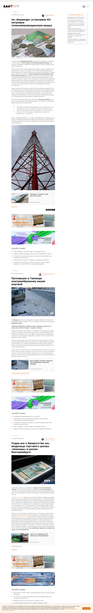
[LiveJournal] (54, 210)
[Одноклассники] (48, 210)
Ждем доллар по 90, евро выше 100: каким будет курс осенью (76, 18)
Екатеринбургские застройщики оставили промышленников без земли (76, 25)
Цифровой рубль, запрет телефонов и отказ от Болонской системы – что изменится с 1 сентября (76, 35)
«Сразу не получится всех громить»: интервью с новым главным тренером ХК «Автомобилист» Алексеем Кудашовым (31, 263)
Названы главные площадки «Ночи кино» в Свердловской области (32, 253)
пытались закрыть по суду (21, 516)
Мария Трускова (49, 15)
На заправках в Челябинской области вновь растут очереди (75, 21)
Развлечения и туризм (24, 373)
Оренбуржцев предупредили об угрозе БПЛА (26, 416)
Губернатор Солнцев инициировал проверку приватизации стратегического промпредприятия (30, 419)
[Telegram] (50, 210)
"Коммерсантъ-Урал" (17, 497)
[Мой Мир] (52, 210)
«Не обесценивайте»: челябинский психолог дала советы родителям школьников (76, 41)
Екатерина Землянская (48, 273)
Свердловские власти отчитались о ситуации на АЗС (28, 600)
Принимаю (86, 608)
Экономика (14, 206)
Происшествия (15, 373)
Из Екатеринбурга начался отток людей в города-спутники (30, 602)
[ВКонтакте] (46, 210)
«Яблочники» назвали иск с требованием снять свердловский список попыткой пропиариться (76, 30)
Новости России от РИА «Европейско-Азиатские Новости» (8, 6)
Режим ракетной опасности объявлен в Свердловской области (31, 260)
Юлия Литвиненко (50, 438)
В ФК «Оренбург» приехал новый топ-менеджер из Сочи (29, 251)
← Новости (14, 270)
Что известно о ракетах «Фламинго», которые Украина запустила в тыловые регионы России (32, 257)
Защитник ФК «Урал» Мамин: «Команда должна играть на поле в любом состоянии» (34, 593)
